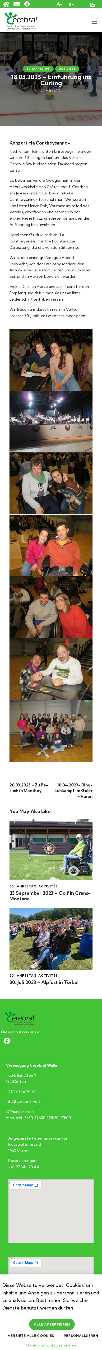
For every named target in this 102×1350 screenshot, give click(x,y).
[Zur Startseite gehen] (8, 4)
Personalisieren (81, 1336)
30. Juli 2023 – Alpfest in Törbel (44, 982)
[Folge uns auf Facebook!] (29, 4)
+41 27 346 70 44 (21, 1091)
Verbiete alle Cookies (31, 1336)
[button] (94, 21)
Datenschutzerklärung (20, 1032)
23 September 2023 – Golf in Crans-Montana (49, 896)
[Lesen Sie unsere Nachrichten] (19, 4)
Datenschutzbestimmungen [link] (51, 1345)
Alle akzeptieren (52, 1324)
